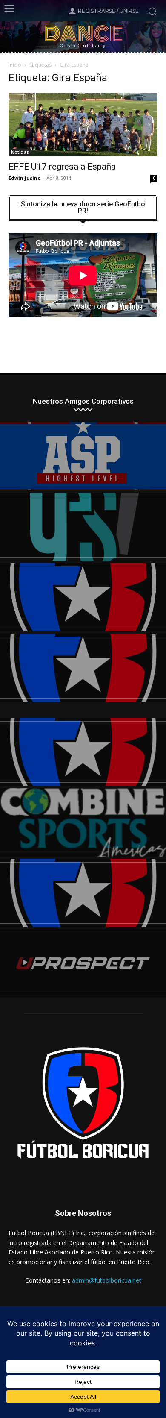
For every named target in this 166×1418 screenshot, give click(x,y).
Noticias (20, 152)
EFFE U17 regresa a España (62, 166)
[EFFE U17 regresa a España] (83, 124)
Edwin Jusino (24, 178)
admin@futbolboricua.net (106, 1280)
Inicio (15, 64)
